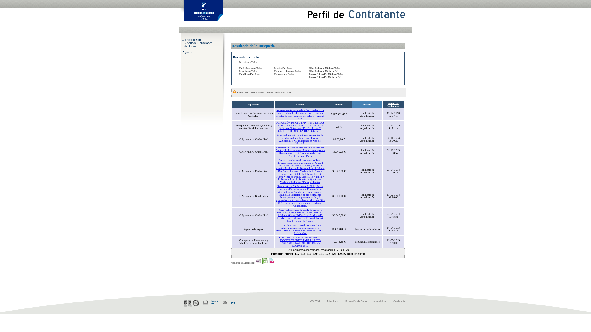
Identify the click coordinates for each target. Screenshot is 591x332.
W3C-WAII (315, 301)
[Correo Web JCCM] (210, 302)
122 (327, 253)
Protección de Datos (356, 301)
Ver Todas (190, 46)
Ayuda (187, 52)
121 (321, 253)
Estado (367, 104)
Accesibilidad (380, 301)
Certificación (399, 301)
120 (315, 253)
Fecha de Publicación (393, 104)
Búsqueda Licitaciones (198, 42)
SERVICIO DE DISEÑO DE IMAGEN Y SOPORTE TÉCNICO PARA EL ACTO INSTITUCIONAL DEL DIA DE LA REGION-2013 (300, 241)
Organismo (253, 104)
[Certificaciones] (191, 303)
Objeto (300, 104)
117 (297, 253)
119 (309, 253)
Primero (276, 253)
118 (303, 253)
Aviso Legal (333, 301)
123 (334, 253)
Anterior (288, 253)
